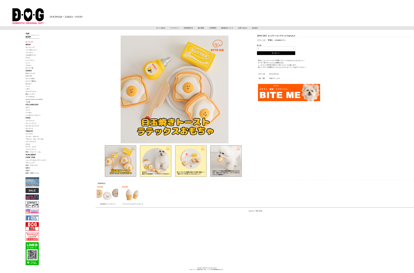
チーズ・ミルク (31, 147)
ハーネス (29, 112)
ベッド (28, 86)
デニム (28, 57)
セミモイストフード (32, 126)
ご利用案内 (212, 28)
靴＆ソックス (30, 94)
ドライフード (30, 121)
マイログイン (174, 28)
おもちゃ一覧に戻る (255, 211)
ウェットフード (31, 123)
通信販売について (227, 28)
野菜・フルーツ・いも (33, 152)
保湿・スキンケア (32, 165)
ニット (28, 63)
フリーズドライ (31, 141)
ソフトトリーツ (31, 149)
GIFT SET (29, 76)
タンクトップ (30, 47)
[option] (174, 89)
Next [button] (246, 89)
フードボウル (30, 97)
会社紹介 (255, 28)
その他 (28, 102)
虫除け (28, 170)
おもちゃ (29, 84)
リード (28, 110)
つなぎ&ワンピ (31, 55)
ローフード (29, 128)
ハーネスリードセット (33, 115)
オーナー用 (29, 68)
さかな (28, 144)
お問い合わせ (242, 28)
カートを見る (160, 28)
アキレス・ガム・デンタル (35, 139)
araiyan (34, 99)
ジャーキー (29, 134)
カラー (28, 107)
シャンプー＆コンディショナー (36, 160)
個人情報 (201, 28)
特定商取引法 (188, 28)
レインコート (30, 60)
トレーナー (29, 52)
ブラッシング (30, 163)
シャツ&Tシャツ (31, 50)
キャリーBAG (30, 78)
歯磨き (28, 168)
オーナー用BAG (31, 81)
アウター (29, 65)
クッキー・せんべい (32, 136)
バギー (28, 89)
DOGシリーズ (30, 73)
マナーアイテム (31, 91)
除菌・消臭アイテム (32, 173)
